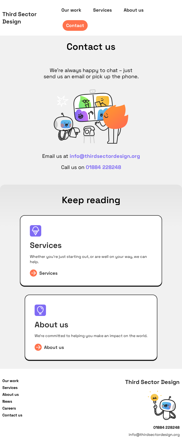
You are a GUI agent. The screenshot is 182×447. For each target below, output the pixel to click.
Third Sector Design (19, 17)
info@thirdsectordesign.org (105, 156)
